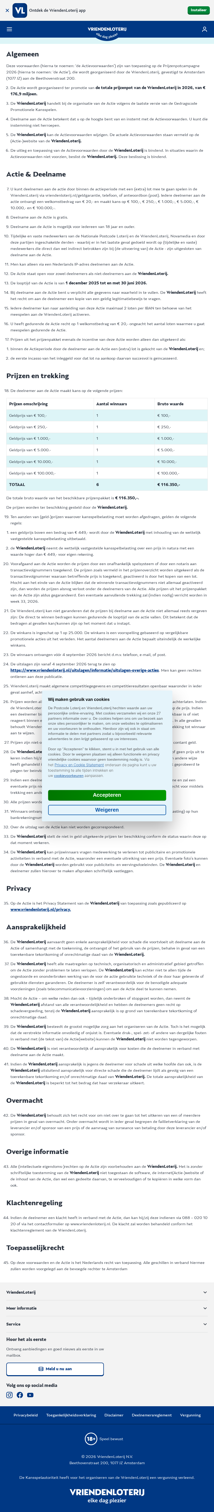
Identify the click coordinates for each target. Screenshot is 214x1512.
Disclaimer (113, 1415)
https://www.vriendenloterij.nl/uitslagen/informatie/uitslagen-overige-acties (84, 670)
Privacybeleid (26, 1415)
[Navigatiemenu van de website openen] (9, 29)
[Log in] (204, 29)
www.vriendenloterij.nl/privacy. (40, 909)
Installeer (199, 10)
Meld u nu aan (59, 1369)
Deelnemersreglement (152, 1415)
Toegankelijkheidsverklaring (71, 1415)
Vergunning (190, 1415)
